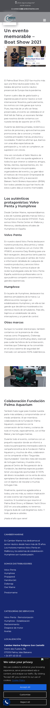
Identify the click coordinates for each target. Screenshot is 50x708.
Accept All (25, 687)
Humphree (9, 573)
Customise (25, 694)
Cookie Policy (18, 680)
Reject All (25, 702)
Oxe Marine (9, 587)
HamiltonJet (10, 580)
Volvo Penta (10, 570)
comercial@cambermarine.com (26, 9)
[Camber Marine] (10, 20)
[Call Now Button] (6, 702)
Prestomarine (11, 592)
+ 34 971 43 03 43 (12, 656)
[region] (25, 683)
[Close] (45, 659)
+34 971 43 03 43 (25, 5)
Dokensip (8, 584)
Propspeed (9, 577)
